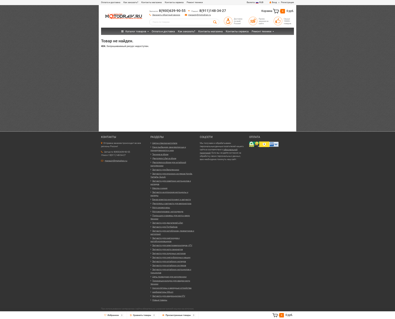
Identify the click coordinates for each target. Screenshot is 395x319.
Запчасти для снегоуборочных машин (171, 257)
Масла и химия (159, 188)
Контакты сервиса (174, 2)
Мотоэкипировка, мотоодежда (167, 211)
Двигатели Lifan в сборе (164, 158)
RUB (255, 2)
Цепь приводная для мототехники (169, 276)
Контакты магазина (151, 2)
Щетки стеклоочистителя (164, 143)
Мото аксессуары (161, 207)
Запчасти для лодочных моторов (169, 253)
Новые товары (159, 300)
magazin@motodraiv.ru (199, 15)
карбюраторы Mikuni (162, 292)
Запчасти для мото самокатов (167, 249)
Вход (274, 2)
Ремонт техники (195, 2)
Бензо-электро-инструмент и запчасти (171, 199)
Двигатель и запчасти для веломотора (171, 203)
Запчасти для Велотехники (165, 169)
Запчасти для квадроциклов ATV (168, 296)
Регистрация (287, 2)
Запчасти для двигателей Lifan (167, 223)
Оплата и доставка (110, 2)
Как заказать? (130, 2)
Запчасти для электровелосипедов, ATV (172, 245)
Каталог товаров (135, 31)
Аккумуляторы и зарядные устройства (171, 288)
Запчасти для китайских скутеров (169, 265)
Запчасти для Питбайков (164, 227)
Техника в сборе (160, 154)
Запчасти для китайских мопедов (169, 261)
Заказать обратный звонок (166, 15)
